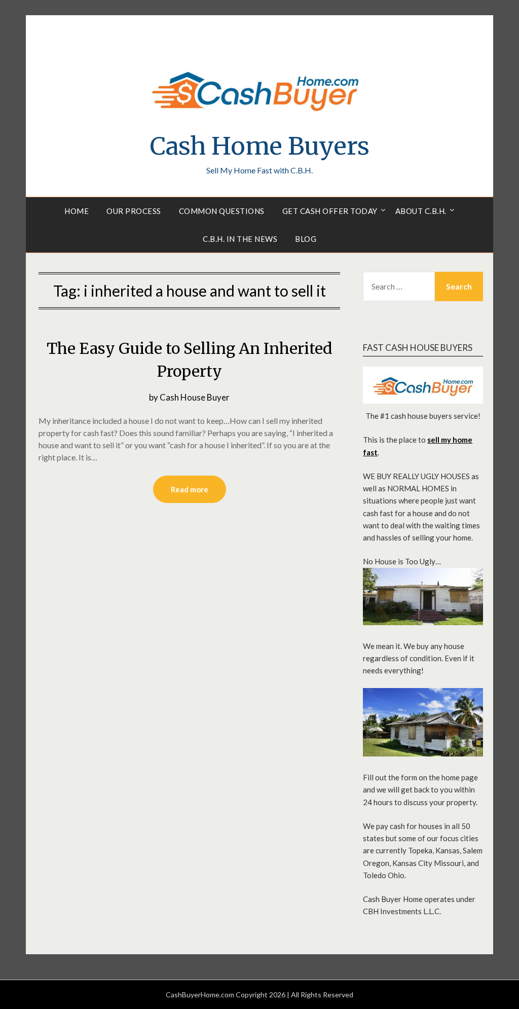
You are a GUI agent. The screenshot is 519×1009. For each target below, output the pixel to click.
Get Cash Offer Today (330, 210)
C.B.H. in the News (240, 238)
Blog (305, 238)
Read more (189, 489)
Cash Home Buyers (259, 146)
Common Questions (222, 210)
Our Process (133, 210)
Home (76, 210)
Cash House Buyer (195, 397)
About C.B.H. (421, 210)
